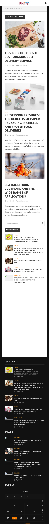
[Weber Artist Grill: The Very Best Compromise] (8, 475)
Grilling (17, 438)
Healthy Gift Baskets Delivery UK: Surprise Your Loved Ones (28, 270)
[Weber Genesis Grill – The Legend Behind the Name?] (9, 451)
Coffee (16, 246)
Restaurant (18, 276)
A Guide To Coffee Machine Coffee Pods (28, 262)
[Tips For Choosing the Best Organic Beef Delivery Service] (24, 34)
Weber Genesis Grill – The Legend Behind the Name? (27, 452)
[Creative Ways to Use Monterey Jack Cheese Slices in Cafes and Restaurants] (9, 278)
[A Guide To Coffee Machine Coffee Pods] (9, 260)
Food (6, 50)
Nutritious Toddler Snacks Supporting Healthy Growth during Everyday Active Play (26, 239)
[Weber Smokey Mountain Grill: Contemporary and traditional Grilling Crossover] (9, 462)
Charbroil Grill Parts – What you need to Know (28, 441)
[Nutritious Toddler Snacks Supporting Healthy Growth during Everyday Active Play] (9, 237)
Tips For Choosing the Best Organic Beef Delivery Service (22, 57)
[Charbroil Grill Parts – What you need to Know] (9, 440)
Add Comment (23, 65)
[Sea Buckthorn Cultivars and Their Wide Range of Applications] (24, 166)
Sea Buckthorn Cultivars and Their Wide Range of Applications (21, 191)
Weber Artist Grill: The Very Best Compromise (28, 476)
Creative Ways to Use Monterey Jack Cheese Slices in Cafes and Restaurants (29, 280)
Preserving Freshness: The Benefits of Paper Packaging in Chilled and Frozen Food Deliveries (23, 123)
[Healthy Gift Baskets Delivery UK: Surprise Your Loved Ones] (9, 269)
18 (14, 518)
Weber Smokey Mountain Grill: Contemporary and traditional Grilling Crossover (27, 464)
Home (7, 9)
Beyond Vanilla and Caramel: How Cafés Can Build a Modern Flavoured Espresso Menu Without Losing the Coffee (29, 251)
